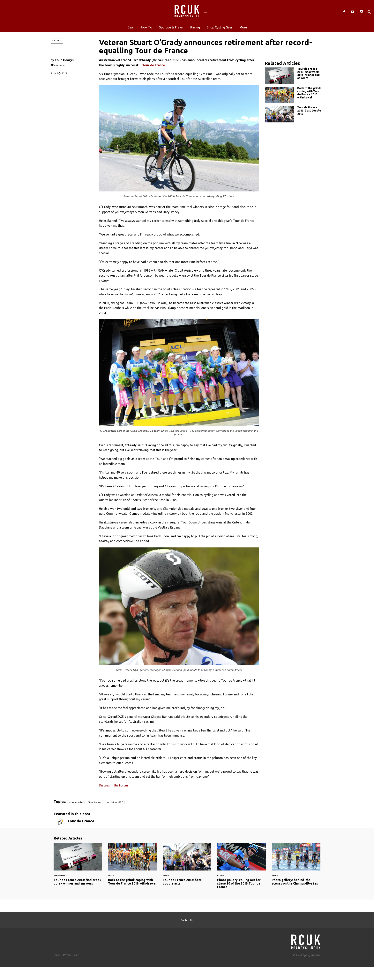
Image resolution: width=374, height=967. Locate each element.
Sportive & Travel (171, 27)
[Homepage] (305, 940)
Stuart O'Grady (94, 802)
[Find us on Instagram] (361, 12)
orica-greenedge (76, 802)
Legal (57, 955)
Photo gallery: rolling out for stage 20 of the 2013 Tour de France (241, 868)
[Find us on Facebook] (344, 12)
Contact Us (187, 920)
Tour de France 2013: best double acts (294, 114)
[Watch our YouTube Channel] (352, 12)
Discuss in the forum (113, 785)
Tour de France (153, 65)
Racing (195, 27)
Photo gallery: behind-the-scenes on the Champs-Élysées (296, 866)
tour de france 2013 (115, 802)
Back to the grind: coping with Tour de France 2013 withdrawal (294, 95)
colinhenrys (59, 65)
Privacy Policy (71, 955)
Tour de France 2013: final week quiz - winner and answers (294, 75)
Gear (130, 27)
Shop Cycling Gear (219, 27)
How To (146, 27)
